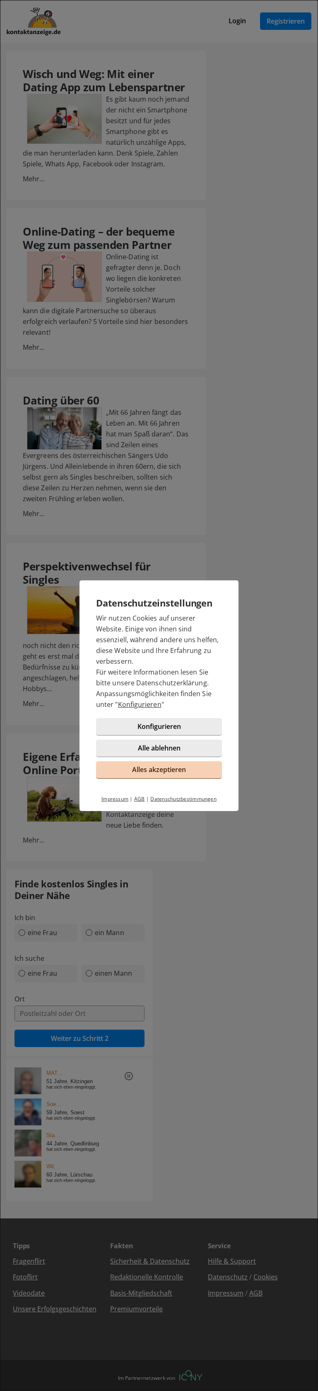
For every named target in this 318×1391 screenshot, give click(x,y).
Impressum (114, 798)
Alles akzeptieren (159, 769)
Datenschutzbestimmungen (183, 798)
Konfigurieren (139, 704)
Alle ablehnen (159, 748)
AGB (139, 798)
